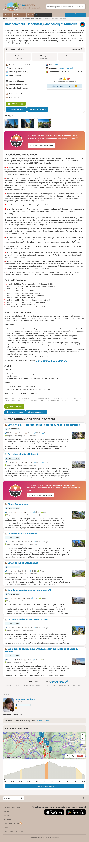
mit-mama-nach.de (25, 699)
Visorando (6, 19)
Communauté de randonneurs (15, 831)
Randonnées (19, 15)
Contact (6, 827)
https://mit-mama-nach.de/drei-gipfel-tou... (52, 360)
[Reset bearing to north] (83, 742)
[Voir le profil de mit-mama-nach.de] (8, 705)
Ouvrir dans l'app (17, 104)
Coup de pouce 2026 (11, 823)
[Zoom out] (83, 738)
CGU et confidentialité (12, 807)
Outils (7, 15)
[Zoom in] (83, 735)
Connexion (81, 15)
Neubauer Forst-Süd (65, 68)
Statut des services (37, 838)
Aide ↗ (30, 15)
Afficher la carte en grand (44, 786)
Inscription (70, 15)
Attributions (18, 757)
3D (78, 756)
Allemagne (57, 65)
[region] (44, 745)
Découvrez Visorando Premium (63, 86)
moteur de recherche (58, 681)
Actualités (7, 819)
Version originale (43, 721)
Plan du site (8, 811)
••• (13, 19)
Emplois (7, 815)
